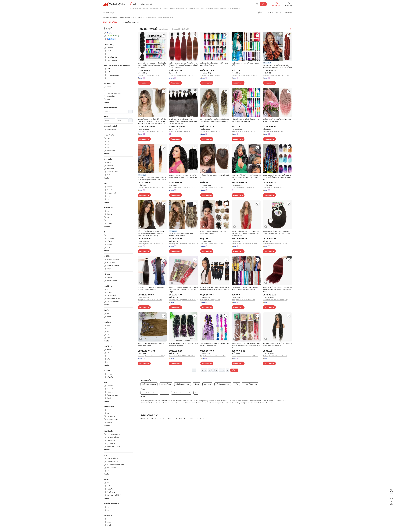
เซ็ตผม (197, 384)
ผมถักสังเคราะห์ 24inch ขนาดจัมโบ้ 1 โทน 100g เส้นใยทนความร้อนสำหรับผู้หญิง (245, 288)
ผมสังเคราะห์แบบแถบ (149, 384)
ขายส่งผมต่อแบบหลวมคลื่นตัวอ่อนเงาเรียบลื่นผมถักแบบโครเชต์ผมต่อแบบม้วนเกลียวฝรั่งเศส (277, 66)
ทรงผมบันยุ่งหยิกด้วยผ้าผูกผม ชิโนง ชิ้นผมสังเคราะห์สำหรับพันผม (213, 232)
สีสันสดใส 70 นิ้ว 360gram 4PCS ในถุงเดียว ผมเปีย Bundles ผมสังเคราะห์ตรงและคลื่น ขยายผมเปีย (277, 289)
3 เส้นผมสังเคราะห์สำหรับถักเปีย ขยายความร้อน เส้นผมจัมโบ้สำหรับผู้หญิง (245, 120)
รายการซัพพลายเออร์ (130, 22)
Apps (278, 12)
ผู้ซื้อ (259, 12)
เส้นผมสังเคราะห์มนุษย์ (220, 8)
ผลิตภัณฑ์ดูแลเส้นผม (182, 384)
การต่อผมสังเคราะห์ (194, 8)
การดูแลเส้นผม (166, 384)
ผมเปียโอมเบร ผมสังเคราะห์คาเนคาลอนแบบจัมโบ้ (246, 64)
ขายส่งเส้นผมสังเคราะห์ (234, 8)
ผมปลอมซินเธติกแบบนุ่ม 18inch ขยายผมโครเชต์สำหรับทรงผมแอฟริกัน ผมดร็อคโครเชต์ (183, 176)
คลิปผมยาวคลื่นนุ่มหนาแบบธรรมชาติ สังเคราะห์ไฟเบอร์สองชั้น (181, 235)
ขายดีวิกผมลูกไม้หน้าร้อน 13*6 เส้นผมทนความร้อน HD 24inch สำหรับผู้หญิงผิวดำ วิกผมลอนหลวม (246, 177)
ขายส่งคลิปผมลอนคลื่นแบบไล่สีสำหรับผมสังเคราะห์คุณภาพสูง (151, 345)
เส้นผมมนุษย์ (209, 8)
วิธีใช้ (269, 12)
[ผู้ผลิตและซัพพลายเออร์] (114, 4)
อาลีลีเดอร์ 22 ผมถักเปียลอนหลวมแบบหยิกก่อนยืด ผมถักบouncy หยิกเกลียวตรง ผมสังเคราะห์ (152, 178)
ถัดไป (233, 370)
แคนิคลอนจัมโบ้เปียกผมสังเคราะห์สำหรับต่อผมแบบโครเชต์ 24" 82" (214, 64)
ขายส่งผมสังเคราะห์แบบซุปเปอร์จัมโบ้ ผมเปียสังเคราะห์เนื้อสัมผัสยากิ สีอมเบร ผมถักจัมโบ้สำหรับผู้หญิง (152, 65)
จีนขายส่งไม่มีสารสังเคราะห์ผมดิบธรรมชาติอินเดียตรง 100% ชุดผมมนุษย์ (151, 288)
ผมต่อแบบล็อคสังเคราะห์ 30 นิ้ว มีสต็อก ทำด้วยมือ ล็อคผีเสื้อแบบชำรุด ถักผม (277, 345)
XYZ (207, 418)
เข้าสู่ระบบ (288, 5)
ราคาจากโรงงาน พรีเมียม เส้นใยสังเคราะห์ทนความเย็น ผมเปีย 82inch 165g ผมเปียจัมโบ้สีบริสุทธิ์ (183, 289)
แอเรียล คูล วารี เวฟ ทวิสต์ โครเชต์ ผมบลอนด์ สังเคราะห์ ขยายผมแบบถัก (277, 120)
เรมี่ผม (202, 8)
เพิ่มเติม (143, 396)
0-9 (142, 418)
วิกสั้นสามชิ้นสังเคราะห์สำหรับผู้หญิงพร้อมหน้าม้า (214, 176)
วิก (186, 8)
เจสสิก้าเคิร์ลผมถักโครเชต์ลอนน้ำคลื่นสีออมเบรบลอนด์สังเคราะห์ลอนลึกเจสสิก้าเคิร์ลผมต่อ (214, 120)
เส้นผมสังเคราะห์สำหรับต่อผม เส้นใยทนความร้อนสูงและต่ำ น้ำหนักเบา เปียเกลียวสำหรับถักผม (277, 177)
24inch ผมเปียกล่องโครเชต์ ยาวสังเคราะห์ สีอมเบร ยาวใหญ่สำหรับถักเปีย (214, 345)
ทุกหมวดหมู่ (109, 12)
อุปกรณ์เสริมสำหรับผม (155, 8)
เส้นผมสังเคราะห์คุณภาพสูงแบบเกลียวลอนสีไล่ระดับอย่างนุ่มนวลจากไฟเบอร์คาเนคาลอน (277, 232)
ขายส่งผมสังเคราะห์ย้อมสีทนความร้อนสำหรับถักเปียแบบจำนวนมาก (183, 345)
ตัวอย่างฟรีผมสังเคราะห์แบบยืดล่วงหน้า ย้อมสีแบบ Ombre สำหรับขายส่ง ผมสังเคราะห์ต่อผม (214, 288)
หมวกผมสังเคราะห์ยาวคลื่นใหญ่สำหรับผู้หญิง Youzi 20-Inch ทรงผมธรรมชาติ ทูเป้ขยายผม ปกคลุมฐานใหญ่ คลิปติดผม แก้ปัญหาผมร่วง (152, 121)
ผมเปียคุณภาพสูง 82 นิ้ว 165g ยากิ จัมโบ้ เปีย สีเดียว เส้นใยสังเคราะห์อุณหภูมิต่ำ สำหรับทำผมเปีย (246, 346)
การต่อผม (145, 8)
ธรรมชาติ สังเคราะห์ (250, 384)
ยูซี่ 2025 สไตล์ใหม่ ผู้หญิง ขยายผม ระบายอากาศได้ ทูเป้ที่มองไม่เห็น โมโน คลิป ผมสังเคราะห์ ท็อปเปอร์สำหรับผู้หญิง (151, 233)
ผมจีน (236, 384)
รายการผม (207, 384)
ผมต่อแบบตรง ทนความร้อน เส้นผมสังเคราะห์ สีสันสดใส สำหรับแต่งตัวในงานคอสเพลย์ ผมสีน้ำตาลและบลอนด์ (183, 65)
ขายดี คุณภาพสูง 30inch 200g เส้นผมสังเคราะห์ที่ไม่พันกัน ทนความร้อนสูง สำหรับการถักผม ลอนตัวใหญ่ (183, 121)
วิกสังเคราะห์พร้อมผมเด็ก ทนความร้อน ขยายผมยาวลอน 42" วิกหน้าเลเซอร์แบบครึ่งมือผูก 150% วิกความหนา (245, 233)
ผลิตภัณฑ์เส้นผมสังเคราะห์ (177, 8)
